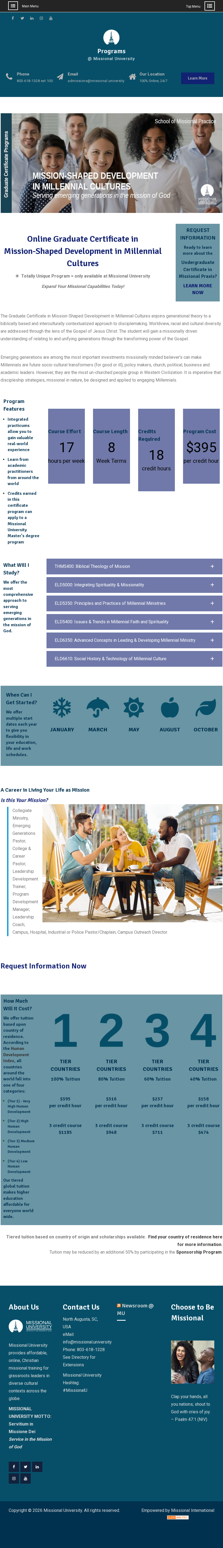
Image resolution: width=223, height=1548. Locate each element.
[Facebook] (14, 1467)
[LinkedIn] (37, 1467)
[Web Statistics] (178, 1518)
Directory (80, 1357)
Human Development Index (16, 1055)
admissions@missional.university (96, 81)
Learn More (197, 78)
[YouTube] (25, 1478)
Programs (111, 51)
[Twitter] (25, 1467)
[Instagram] (14, 1478)
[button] (134, 566)
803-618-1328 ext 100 (35, 81)
